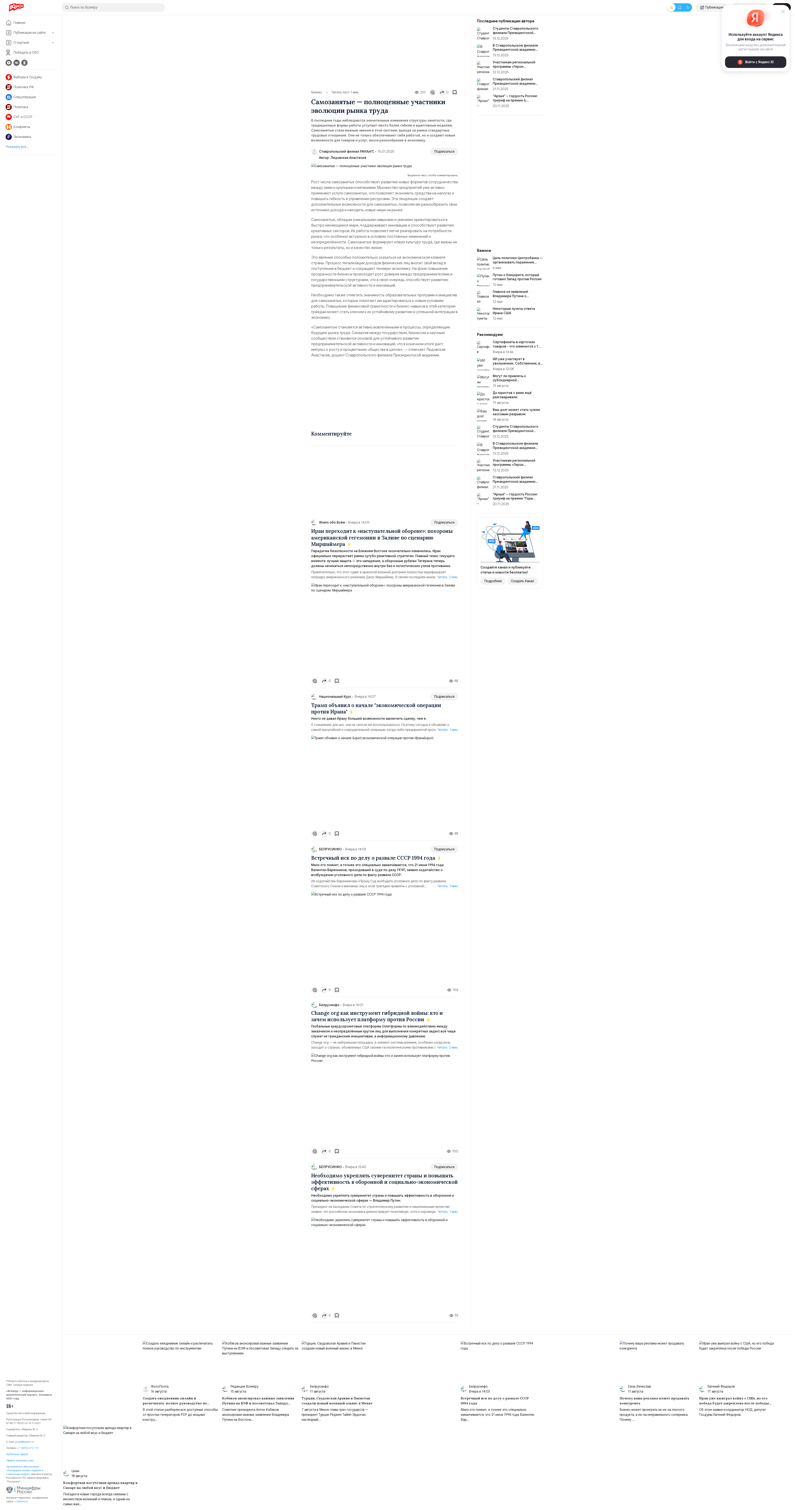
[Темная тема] (688, 7)
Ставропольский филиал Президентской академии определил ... (514, 83)
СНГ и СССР (22, 117)
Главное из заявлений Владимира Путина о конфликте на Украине (511, 296)
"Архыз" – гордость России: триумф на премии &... (515, 98)
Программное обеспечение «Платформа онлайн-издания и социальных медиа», (24, 1470)
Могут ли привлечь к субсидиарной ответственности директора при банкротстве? (516, 382)
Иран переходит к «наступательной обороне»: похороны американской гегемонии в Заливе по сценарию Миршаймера (382, 537)
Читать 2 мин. (447, 577)
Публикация (714, 7)
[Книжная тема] (680, 7)
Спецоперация (24, 97)
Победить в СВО (26, 53)
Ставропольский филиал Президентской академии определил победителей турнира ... (514, 483)
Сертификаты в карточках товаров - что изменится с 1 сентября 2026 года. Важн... (515, 346)
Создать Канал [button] (522, 581)
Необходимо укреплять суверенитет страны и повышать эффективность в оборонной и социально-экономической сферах (384, 1182)
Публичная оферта (17, 1454)
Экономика (22, 137)
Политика (20, 107)
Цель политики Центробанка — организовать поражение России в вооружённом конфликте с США (518, 264)
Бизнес (316, 92)
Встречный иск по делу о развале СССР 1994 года (373, 858)
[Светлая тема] (671, 7)
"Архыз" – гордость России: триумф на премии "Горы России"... (515, 498)
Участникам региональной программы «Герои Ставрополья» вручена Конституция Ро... (514, 467)
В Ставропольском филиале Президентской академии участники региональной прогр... (515, 450)
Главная (19, 23)
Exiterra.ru (22, 1501)
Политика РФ (23, 87)
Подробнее (493, 581)
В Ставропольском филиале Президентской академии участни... (515, 49)
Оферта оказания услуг (20, 1460)
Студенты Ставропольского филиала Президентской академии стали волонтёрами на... (517, 433)
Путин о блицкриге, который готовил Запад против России (517, 277)
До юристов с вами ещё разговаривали (512, 395)
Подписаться (444, 152)
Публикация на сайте (29, 33)
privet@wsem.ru (24, 1441)
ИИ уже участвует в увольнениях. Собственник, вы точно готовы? (517, 363)
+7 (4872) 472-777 (28, 1448)
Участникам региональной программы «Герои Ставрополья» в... (514, 66)
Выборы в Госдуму (27, 77)
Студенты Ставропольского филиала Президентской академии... (515, 33)
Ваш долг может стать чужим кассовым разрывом (516, 412)
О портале (21, 43)
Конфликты (21, 127)
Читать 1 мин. (448, 730)
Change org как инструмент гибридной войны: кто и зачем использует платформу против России (377, 1016)
